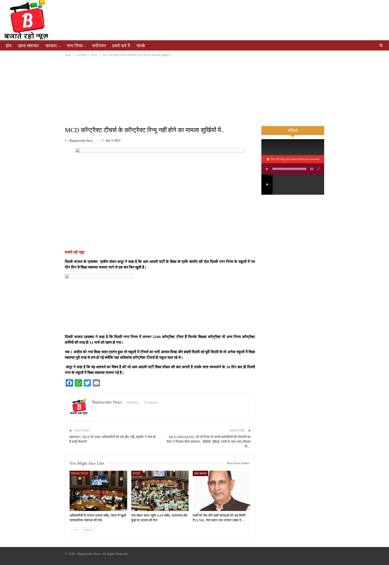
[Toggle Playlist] (311, 168)
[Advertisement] (194, 91)
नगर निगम (75, 45)
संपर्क (140, 45)
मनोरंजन (99, 45)
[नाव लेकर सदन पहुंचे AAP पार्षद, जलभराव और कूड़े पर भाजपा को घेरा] (160, 491)
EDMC (137, 473)
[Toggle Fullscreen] (318, 168)
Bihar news (79, 473)
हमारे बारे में (121, 45)
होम (8, 45)
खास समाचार (28, 45)
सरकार (51, 45)
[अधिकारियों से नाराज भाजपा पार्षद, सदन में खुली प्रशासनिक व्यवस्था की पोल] (98, 491)
